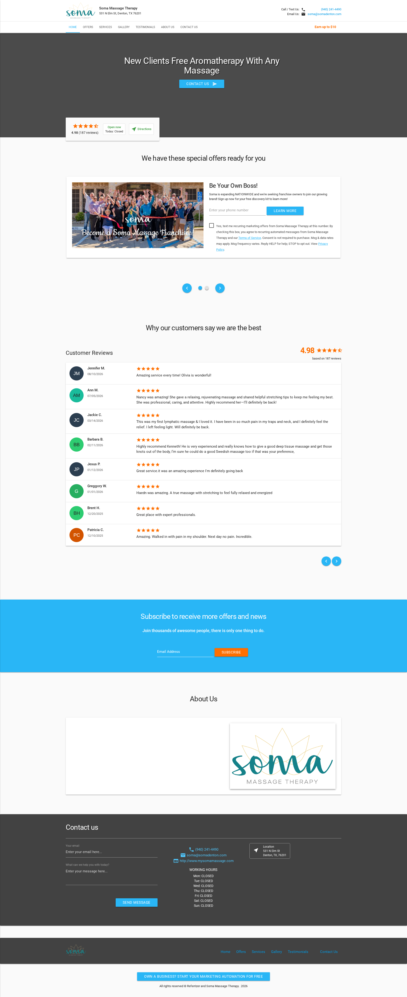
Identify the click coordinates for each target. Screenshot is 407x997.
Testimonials (145, 27)
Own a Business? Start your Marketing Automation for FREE (203, 976)
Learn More (285, 211)
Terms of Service (249, 238)
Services (105, 27)
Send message (137, 902)
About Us (167, 27)
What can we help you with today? (87, 864)
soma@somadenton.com (324, 14)
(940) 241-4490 (331, 9)
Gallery (124, 27)
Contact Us (189, 27)
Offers (88, 27)
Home (73, 27)
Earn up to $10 (325, 27)
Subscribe (231, 652)
